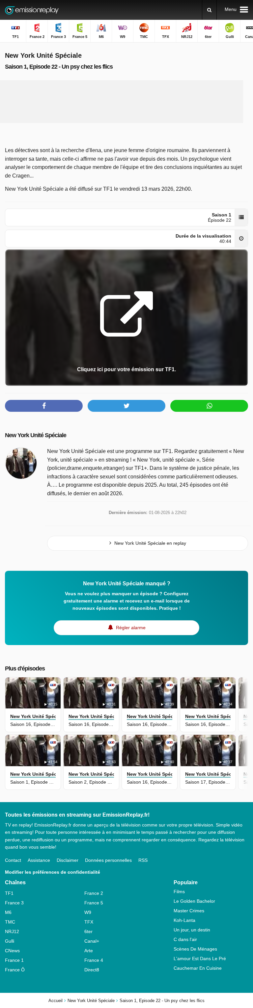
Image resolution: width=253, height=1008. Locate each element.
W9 (87, 912)
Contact (13, 860)
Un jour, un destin (192, 929)
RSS (143, 860)
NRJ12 (12, 931)
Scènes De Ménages (195, 949)
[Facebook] (44, 406)
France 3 (14, 902)
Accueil (55, 1000)
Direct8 (91, 969)
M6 (8, 912)
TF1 (9, 893)
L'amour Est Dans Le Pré (200, 958)
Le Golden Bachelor (194, 901)
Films (179, 891)
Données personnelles (108, 860)
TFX (88, 922)
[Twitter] (126, 406)
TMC (10, 922)
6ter (88, 931)
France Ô (15, 969)
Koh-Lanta (184, 920)
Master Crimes (189, 910)
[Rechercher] (209, 10)
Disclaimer (67, 860)
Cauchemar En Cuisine (198, 968)
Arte (88, 950)
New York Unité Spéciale (35, 435)
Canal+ (91, 941)
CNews (12, 950)
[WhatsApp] (209, 406)
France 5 (93, 902)
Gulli (9, 941)
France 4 (93, 960)
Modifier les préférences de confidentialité (52, 872)
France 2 (93, 893)
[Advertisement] (126, 101)
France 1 (14, 960)
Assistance (39, 860)
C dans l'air (185, 939)
